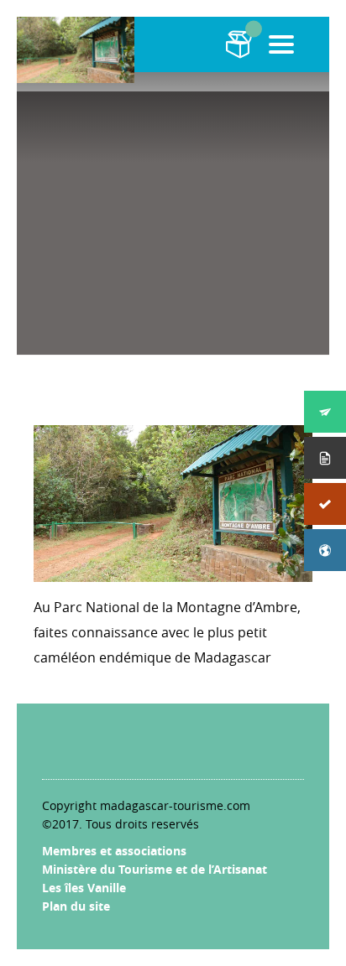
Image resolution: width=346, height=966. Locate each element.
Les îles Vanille (84, 888)
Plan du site (76, 906)
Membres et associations (114, 851)
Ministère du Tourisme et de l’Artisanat (154, 869)
